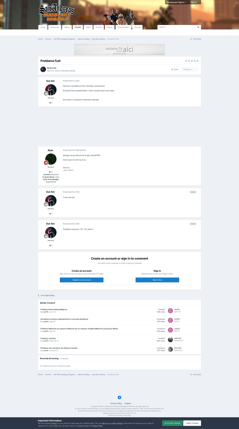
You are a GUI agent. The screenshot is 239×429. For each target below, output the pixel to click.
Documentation (123, 27)
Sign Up (194, 2)
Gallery (67, 27)
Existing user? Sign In (176, 2)
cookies (54, 423)
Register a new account (82, 280)
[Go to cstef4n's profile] (170, 310)
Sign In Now (157, 280)
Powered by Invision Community (119, 415)
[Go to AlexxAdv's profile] (170, 349)
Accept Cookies (173, 423)
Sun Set (53, 68)
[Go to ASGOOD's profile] (170, 339)
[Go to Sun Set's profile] (43, 69)
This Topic (188, 27)
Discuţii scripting (68, 71)
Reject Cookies (192, 423)
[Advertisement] (119, 126)
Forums (78, 27)
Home (43, 27)
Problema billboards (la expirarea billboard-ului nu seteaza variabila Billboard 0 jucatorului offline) (79, 329)
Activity (109, 27)
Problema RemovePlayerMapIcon (53, 309)
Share (175, 69)
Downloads (54, 27)
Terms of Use (83, 426)
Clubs (88, 27)
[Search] (198, 27)
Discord (137, 27)
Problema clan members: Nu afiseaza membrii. (59, 348)
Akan (50, 150)
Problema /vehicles (48, 338)
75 (52, 172)
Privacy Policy (116, 403)
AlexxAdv (177, 348)
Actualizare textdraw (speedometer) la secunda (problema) (64, 319)
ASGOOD (177, 338)
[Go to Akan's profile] (51, 159)
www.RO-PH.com (129, 413)
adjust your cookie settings (112, 423)
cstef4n (46, 312)
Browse (99, 27)
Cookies (127, 403)
